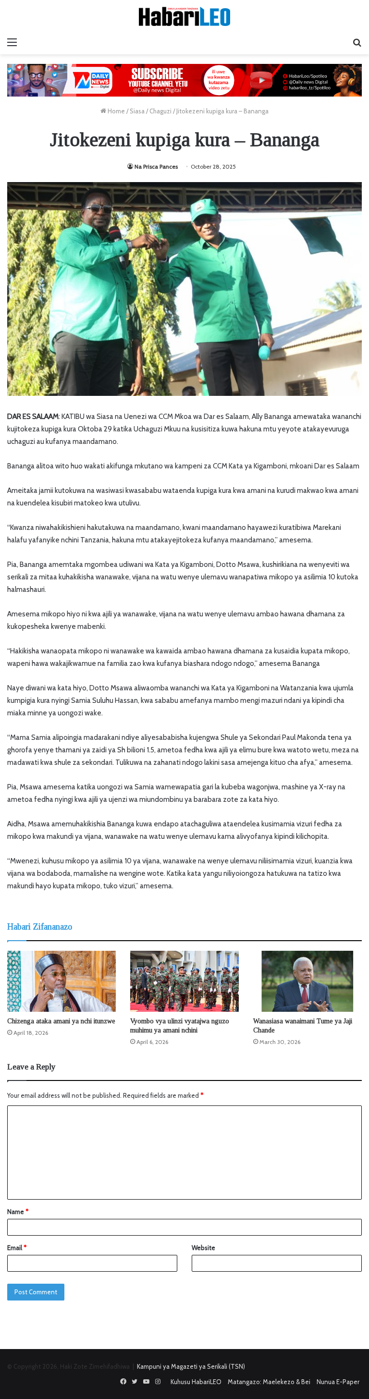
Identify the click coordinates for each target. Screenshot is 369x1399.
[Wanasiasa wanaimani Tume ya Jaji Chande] (307, 981)
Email (16, 1248)
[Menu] (12, 42)
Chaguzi (160, 111)
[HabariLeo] (184, 16)
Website (203, 1248)
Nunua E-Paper (338, 1382)
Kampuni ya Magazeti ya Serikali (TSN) (191, 1366)
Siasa (137, 111)
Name (17, 1211)
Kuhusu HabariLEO (196, 1382)
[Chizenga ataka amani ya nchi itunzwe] (61, 981)
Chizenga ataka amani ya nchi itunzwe (61, 1021)
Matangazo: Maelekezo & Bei (269, 1382)
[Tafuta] (357, 42)
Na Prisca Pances (156, 166)
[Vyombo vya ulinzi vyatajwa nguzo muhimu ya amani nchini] (184, 981)
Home (115, 111)
